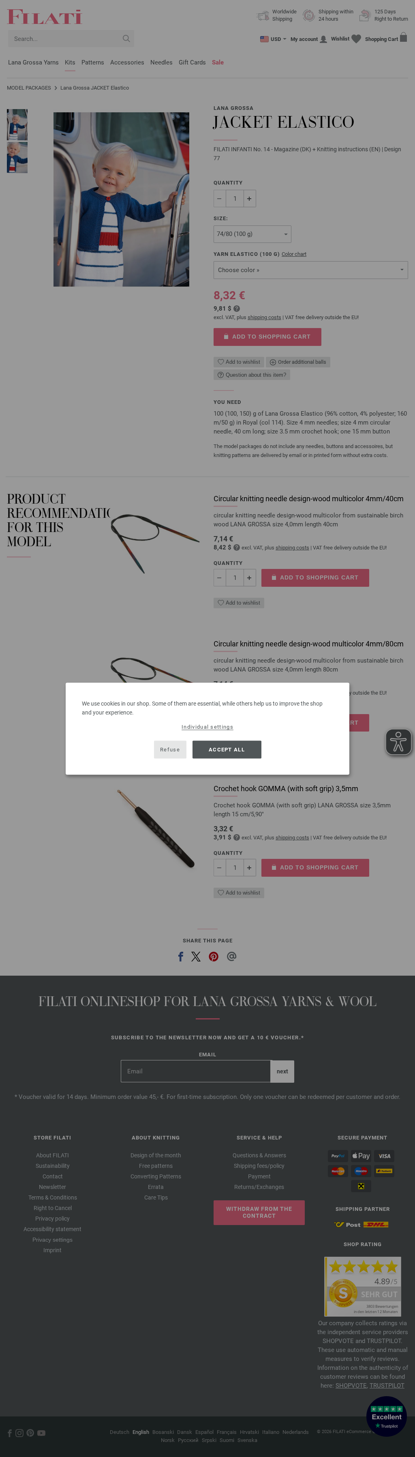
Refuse (170, 750)
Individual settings (207, 726)
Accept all (227, 750)
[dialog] (207, 728)
